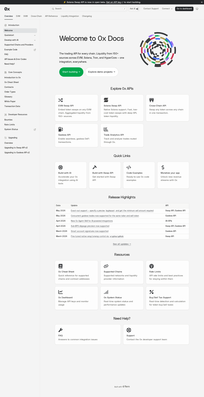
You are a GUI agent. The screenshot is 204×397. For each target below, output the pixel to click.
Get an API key (113, 2)
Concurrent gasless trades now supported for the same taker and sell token (105, 216)
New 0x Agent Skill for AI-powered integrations (92, 221)
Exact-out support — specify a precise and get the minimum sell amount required (112, 211)
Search (90, 9)
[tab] (8, 16)
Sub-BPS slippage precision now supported (90, 226)
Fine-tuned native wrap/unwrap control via (97, 236)
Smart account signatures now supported (89, 231)
